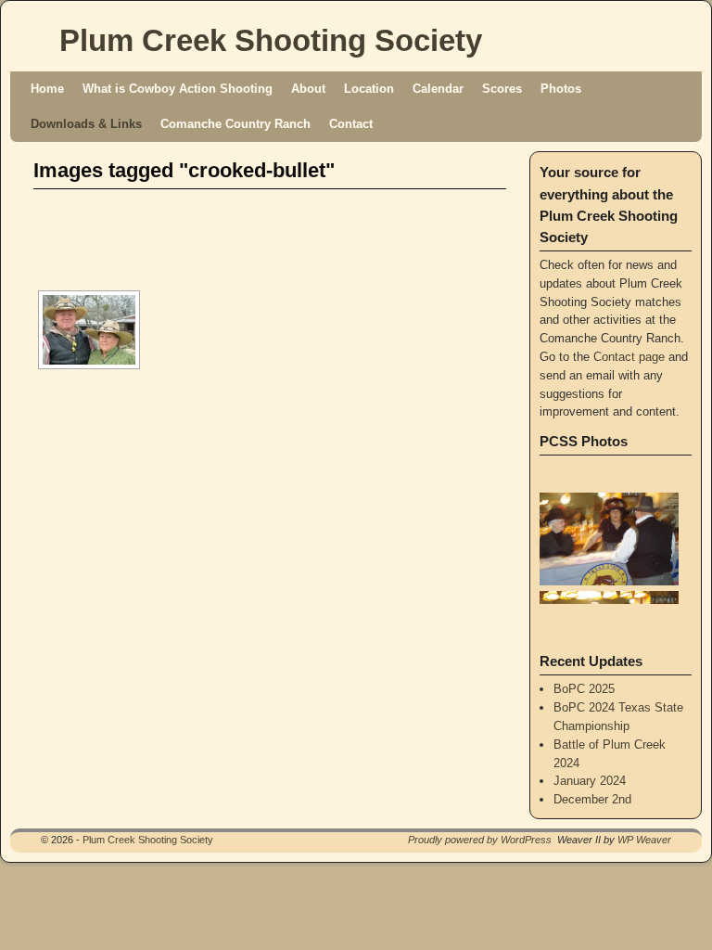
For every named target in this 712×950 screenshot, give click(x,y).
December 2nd (592, 799)
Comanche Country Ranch (235, 124)
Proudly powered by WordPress (480, 839)
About (308, 89)
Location (369, 89)
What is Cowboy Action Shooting (178, 89)
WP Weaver (644, 839)
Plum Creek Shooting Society (270, 40)
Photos (560, 89)
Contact (351, 124)
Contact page (629, 357)
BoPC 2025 (584, 689)
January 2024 (589, 781)
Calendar (438, 89)
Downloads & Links (86, 124)
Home (47, 89)
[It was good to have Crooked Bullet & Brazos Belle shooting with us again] (89, 330)
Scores (502, 89)
